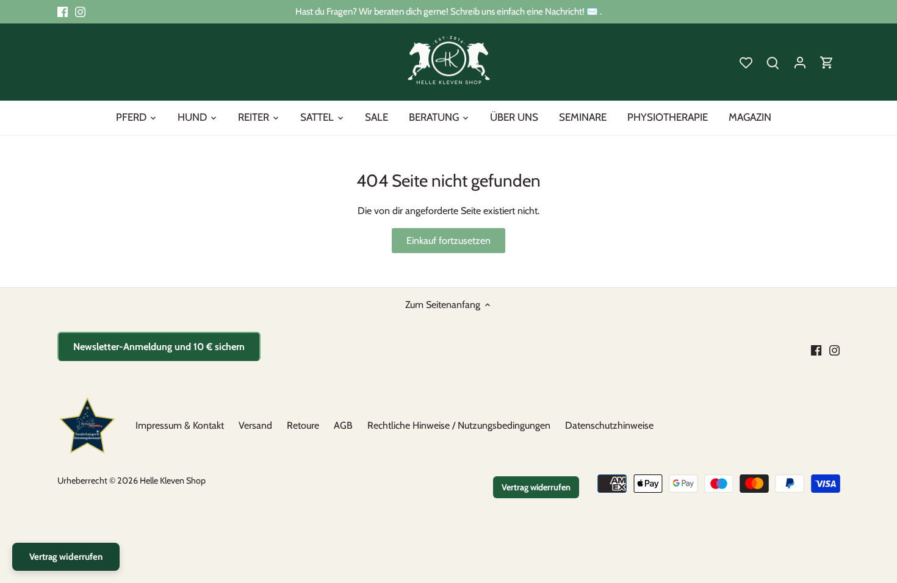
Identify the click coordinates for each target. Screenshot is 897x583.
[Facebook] (62, 11)
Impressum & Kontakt (179, 425)
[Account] (800, 62)
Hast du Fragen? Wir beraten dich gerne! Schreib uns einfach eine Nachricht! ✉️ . (448, 11)
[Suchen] (773, 62)
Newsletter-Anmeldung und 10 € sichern (159, 346)
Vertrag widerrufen (536, 487)
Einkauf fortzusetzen (448, 240)
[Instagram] (80, 11)
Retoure (303, 425)
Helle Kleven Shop (173, 480)
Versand (255, 425)
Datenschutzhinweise (609, 425)
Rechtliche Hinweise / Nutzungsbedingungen (458, 425)
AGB (343, 425)
